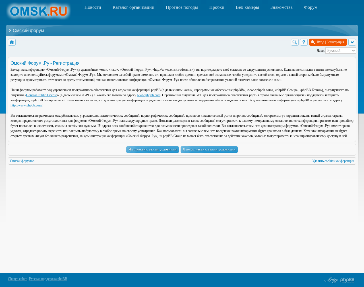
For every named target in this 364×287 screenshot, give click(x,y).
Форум (310, 7)
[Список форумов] (12, 42)
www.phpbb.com (148, 95)
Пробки (216, 7)
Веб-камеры (247, 7)
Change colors (17, 279)
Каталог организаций (133, 7)
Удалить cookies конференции (333, 161)
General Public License (41, 95)
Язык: (321, 51)
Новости (92, 7)
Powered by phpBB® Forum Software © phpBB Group (347, 280)
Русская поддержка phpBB (48, 279)
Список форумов (22, 161)
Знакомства (281, 7)
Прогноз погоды (182, 7)
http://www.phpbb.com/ (26, 105)
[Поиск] (295, 42)
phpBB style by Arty (330, 280)
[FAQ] (304, 42)
